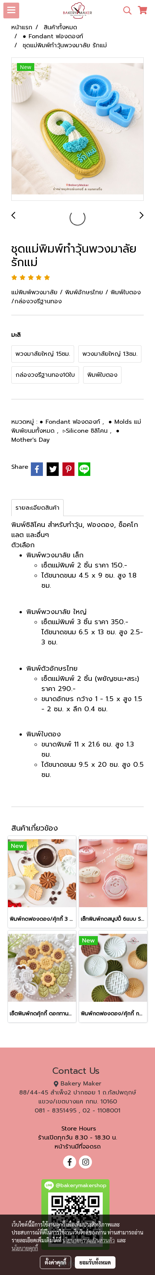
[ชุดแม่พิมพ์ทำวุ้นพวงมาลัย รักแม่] (77, 129)
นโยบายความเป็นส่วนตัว (88, 1240)
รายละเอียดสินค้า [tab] (37, 507)
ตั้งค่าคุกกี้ (55, 1262)
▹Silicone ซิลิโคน (86, 430)
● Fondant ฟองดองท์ (71, 421)
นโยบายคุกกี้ (25, 1248)
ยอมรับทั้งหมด (95, 1262)
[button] (124, 10)
